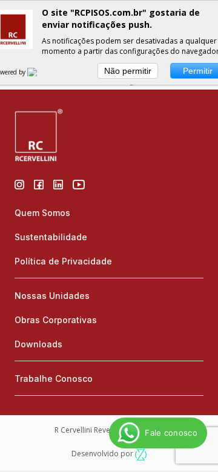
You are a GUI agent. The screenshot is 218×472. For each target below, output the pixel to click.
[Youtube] (79, 183)
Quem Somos (42, 213)
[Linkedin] (58, 183)
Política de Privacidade (63, 261)
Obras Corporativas (56, 320)
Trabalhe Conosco (54, 378)
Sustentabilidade (51, 237)
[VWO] (39, 72)
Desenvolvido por (103, 453)
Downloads (38, 344)
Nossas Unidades (52, 295)
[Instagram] (19, 183)
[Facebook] (39, 183)
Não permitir (127, 71)
